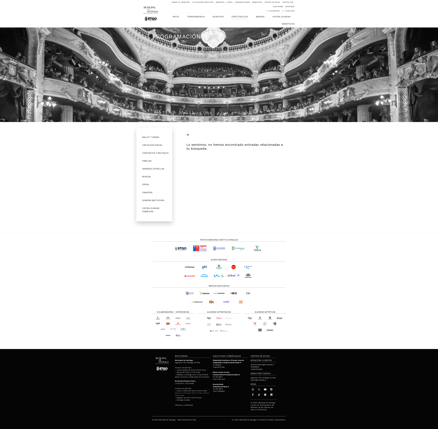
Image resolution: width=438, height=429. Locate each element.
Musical (146, 177)
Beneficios (257, 2)
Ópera (145, 184)
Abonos (260, 17)
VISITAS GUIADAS (281, 17)
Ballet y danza (150, 137)
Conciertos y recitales (155, 153)
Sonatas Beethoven (153, 200)
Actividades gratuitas (203, 2)
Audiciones (278, 6)
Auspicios (218, 17)
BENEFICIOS (288, 24)
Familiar (147, 161)
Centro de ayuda (272, 2)
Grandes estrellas (153, 169)
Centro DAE (288, 2)
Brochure (290, 6)
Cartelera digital (152, 145)
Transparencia (196, 17)
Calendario (273, 11)
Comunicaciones (242, 2)
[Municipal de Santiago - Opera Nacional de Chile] (150, 13)
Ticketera (288, 11)
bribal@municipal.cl (221, 386)
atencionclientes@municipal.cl (262, 364)
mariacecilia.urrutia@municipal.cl (226, 375)
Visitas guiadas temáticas (150, 210)
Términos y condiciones (184, 405)
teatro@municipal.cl (258, 380)
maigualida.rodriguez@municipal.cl (227, 362)
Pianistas (147, 192)
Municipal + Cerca (224, 2)
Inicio (176, 17)
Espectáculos (240, 17)
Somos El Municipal (181, 2)
